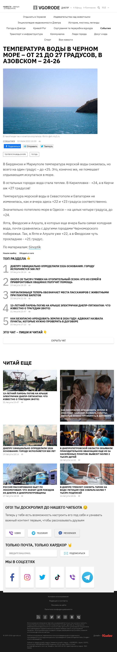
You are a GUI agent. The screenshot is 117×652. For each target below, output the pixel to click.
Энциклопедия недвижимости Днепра (39, 22)
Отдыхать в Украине (34, 16)
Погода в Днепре (16, 28)
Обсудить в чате (26, 253)
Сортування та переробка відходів (73, 28)
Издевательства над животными (71, 16)
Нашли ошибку (9, 253)
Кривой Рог (39, 28)
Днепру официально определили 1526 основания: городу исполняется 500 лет (52, 267)
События (105, 28)
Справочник (10, 8)
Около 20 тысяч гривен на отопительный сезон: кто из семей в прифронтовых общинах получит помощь (55, 281)
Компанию (90, 8)
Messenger (70, 533)
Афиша (16, 7)
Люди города (79, 33)
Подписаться (77, 553)
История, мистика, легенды (83, 22)
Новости (7, 7)
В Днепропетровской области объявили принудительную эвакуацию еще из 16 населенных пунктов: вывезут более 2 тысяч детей (86, 452)
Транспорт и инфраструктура (26, 33)
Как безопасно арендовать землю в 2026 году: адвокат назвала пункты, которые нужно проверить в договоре (56, 320)
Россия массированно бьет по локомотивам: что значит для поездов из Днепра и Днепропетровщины (28, 490)
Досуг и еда (100, 33)
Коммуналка (57, 33)
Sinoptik (35, 247)
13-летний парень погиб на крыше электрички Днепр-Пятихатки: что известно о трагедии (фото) (60, 307)
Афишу (78, 8)
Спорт (47, 39)
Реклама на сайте (58, 605)
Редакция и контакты (58, 601)
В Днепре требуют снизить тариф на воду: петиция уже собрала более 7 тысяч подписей (83, 490)
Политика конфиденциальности (58, 609)
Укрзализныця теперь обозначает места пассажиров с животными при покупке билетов (59, 294)
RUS (104, 8)
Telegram (42, 533)
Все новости (66, 39)
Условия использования (58, 596)
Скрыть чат (58, 340)
